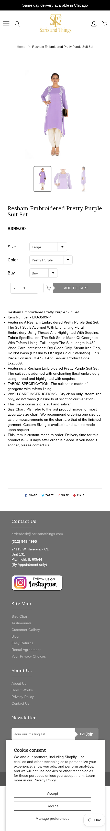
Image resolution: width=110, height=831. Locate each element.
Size (12, 247)
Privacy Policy (45, 780)
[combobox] (48, 246)
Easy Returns (22, 643)
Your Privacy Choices (29, 656)
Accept (52, 793)
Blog (15, 636)
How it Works (22, 690)
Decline (53, 806)
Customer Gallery (26, 630)
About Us (19, 683)
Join (89, 734)
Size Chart (20, 616)
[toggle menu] (6, 24)
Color (13, 260)
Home (21, 47)
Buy (11, 273)
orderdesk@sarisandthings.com (37, 534)
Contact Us (20, 703)
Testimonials (21, 623)
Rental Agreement (26, 650)
